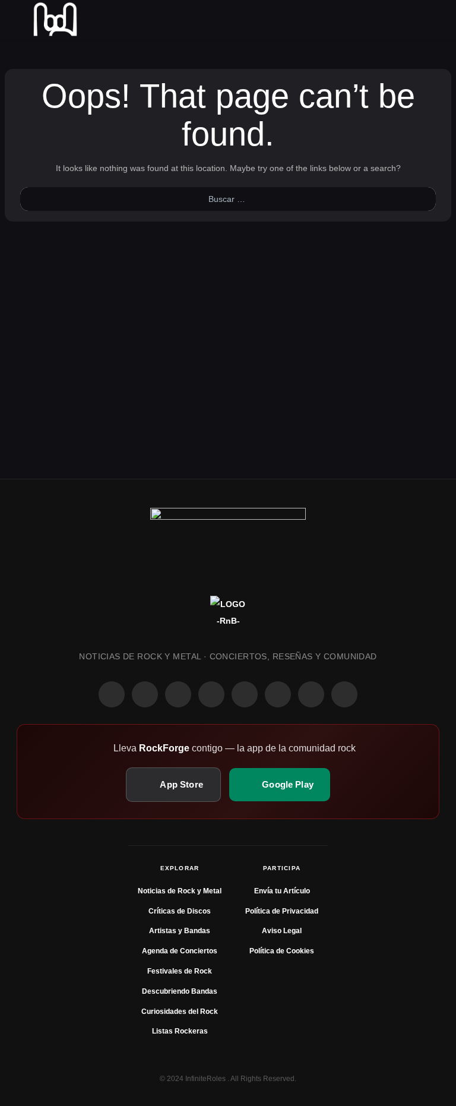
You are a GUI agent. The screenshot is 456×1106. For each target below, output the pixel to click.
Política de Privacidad (281, 911)
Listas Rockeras (180, 1031)
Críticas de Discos (179, 911)
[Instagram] (145, 694)
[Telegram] (344, 694)
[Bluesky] (311, 694)
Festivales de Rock (179, 971)
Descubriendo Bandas (179, 991)
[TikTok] (211, 694)
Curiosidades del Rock (179, 1011)
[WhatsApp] (178, 694)
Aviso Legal (282, 930)
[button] (21, 19)
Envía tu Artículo (282, 891)
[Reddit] (245, 694)
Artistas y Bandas (179, 930)
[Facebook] (112, 694)
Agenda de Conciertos (179, 951)
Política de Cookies (281, 951)
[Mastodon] (278, 694)
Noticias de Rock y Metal (179, 891)
